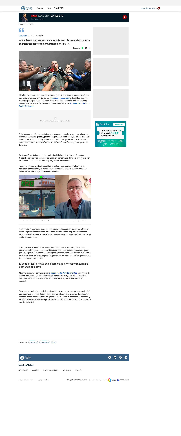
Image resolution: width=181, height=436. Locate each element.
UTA (53, 342)
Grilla (49, 8)
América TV (23, 370)
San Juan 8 (67, 370)
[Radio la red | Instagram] (120, 357)
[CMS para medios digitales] (123, 380)
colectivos (33, 342)
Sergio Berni (45, 342)
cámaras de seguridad (59, 98)
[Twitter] (86, 48)
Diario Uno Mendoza (50, 370)
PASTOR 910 (30, 24)
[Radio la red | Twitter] (115, 357)
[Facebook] (90, 48)
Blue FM (78, 370)
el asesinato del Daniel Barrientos (63, 273)
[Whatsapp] (82, 48)
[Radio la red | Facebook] (109, 357)
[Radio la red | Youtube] (126, 357)
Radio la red (22, 24)
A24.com (35, 370)
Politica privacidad (42, 380)
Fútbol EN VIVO (59, 8)
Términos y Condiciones (27, 380)
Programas (40, 8)
